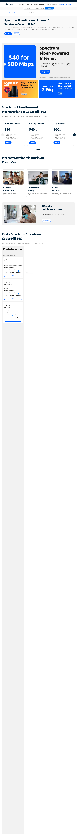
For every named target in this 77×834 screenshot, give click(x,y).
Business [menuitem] (49, 4)
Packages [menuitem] (22, 4)
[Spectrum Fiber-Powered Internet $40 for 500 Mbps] (38, 61)
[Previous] (2, 134)
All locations (2, 12)
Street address (26, 7)
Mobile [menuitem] (36, 4)
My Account (64, 1)
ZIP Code (43, 7)
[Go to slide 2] (40, 149)
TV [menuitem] (32, 4)
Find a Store (58, 1)
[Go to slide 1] (38, 149)
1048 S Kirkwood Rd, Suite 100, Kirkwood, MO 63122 (12, 287)
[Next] (74, 134)
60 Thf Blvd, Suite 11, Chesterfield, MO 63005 (13, 310)
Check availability (49, 8)
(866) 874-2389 (9, 267)
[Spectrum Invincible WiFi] (20, 89)
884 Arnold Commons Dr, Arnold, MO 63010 (13, 265)
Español (70, 1)
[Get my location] (23, 253)
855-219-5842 (68, 4)
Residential (7, 1)
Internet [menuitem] (28, 4)
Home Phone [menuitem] (42, 4)
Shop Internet (8, 33)
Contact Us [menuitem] (55, 4)
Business (12, 1)
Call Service (16, 33)
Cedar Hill (13, 12)
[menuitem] (7, 1)
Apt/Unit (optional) (38, 8)
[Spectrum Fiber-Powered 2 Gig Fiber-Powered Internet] (57, 89)
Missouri (8, 12)
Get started (8, 142)
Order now (61, 4)
